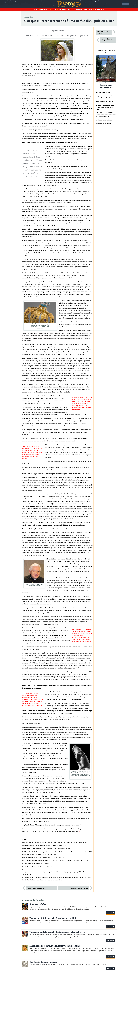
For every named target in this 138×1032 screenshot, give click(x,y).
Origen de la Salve (37, 904)
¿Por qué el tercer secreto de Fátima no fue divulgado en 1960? (105, 107)
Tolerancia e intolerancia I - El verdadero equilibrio (53, 918)
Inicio (36, 9)
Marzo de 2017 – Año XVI (103, 92)
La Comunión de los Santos (104, 120)
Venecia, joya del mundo (103, 123)
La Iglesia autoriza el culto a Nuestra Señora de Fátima (105, 97)
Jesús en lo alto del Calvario (79, 888)
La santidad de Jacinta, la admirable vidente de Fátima (54, 945)
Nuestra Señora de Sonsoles (35, 888)
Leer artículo (111, 913)
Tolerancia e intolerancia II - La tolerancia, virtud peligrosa (57, 932)
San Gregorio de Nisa (102, 116)
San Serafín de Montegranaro (43, 962)
